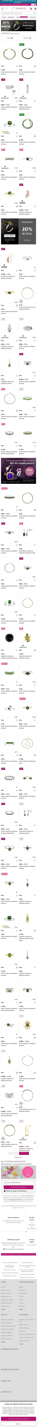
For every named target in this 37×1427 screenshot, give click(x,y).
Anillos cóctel (23, 1325)
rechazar (25, 1410)
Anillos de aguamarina (8, 1326)
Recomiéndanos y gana (27, 1274)
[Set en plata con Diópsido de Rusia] (27, 742)
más (3, 1309)
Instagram (8, 1398)
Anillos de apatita (6, 1336)
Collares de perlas (7, 1300)
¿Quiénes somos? (27, 1263)
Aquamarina (23, 1293)
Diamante (22, 1306)
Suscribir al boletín (18, 1187)
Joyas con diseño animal (27, 1334)
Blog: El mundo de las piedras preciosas (27, 1270)
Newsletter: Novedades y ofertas (27, 1266)
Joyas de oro (5, 1306)
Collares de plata (6, 1303)
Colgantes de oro (24, 1341)
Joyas (4, 17)
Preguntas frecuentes (10, 1276)
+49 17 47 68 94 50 (10, 1243)
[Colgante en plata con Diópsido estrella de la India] (9, 637)
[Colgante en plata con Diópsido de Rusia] (9, 363)
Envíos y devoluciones (9, 1263)
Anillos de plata (6, 1293)
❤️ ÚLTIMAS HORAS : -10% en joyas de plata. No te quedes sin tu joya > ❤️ (18, 1)
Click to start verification (16, 1191)
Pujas (22, 17)
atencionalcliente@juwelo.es (14, 1249)
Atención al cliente (10, 1270)
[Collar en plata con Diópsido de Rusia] (9, 53)
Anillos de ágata (6, 1323)
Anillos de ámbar (6, 1332)
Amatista (22, 1290)
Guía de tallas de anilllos (10, 1273)
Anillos (3, 1287)
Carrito (35, 9)
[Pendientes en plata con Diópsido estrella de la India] (27, 532)
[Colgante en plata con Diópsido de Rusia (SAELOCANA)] (27, 637)
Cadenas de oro (6, 1297)
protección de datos (15, 1199)
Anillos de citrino (6, 1339)
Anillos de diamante (7, 1320)
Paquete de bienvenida (27, 1277)
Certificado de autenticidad (9, 1266)
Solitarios (22, 1331)
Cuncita (21, 1303)
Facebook (3, 1398)
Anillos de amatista (7, 1329)
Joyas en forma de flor (26, 1338)
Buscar (34, 13)
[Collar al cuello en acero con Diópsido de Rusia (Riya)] (27, 293)
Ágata (21, 1287)
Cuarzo (21, 1300)
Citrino (21, 1297)
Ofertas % (11, 17)
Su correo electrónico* (13, 1182)
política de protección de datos (18, 1415)
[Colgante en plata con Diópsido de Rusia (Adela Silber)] (27, 918)
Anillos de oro (5, 1290)
